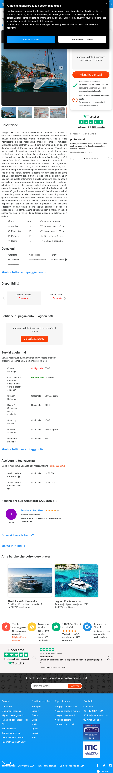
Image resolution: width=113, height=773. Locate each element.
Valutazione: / (71, 637)
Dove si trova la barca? (18, 535)
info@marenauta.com (97, 715)
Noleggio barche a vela (66, 706)
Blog (4, 724)
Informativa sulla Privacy (14, 741)
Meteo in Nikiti (12, 546)
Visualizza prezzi (34, 338)
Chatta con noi (94, 719)
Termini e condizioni (11, 732)
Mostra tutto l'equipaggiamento (23, 272)
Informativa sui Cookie (12, 737)
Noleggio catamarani (65, 715)
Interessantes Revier (31, 514)
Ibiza (34, 737)
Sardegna (36, 706)
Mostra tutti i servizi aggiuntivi (23, 449)
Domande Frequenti (11, 710)
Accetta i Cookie (31, 39)
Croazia (35, 710)
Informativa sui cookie (50, 17)
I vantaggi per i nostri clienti (15, 719)
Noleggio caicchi (63, 719)
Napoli (35, 732)
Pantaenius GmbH (58, 465)
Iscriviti (75, 686)
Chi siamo (7, 706)
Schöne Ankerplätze (32, 510)
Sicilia (34, 719)
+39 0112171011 (95, 710)
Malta (34, 724)
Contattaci (88, 706)
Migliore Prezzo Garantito (19, 639)
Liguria (35, 728)
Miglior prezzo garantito (13, 715)
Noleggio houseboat (64, 724)
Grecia (35, 715)
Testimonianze (9, 728)
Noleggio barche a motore (67, 710)
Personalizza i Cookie (82, 39)
